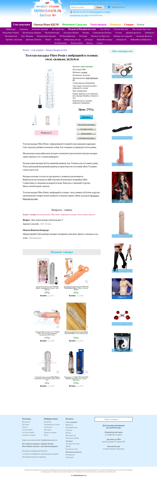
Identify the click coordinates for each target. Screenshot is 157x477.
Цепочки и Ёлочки (33, 39)
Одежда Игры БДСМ (46, 24)
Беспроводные (61, 43)
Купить (86, 117)
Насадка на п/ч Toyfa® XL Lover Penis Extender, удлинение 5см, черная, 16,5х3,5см (76, 378)
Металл (90, 43)
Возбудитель (70, 455)
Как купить (26, 422)
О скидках (95, 2)
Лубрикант (70, 457)
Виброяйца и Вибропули (141, 39)
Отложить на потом (86, 138)
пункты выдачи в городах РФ (113, 440)
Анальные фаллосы (144, 36)
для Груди (88, 39)
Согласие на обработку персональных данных (40, 454)
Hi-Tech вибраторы (67, 36)
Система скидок (28, 432)
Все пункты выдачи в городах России (37, 444)
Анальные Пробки (71, 33)
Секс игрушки (71, 422)
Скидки (128, 24)
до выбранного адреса (114, 433)
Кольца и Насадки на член (82, 29)
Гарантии (47, 422)
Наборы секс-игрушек (123, 36)
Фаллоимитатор (72, 427)
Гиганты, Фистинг (121, 29)
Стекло (100, 43)
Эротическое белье (73, 444)
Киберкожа (149, 33)
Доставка (74, 2)
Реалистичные (77, 43)
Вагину (68, 433)
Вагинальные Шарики (32, 33)
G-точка (118, 33)
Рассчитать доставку (86, 125)
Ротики (57, 39)
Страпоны (23, 29)
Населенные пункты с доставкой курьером (40, 446)
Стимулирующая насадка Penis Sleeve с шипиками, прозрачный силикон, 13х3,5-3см (47, 378)
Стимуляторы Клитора (102, 33)
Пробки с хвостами (14, 39)
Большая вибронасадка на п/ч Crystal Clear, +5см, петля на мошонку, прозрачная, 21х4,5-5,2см (47, 333)
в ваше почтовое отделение (113, 447)
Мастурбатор (71, 435)
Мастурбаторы (58, 29)
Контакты (47, 430)
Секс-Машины (27, 36)
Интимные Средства (74, 24)
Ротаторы (83, 36)
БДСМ (68, 446)
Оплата (84, 2)
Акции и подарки (50, 432)
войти (108, 12)
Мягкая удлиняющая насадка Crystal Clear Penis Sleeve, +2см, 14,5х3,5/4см (76, 332)
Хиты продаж (98, 24)
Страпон (69, 430)
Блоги (140, 24)
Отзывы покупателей (112, 2)
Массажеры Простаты (141, 29)
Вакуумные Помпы (11, 33)
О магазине (48, 427)
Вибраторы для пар (72, 39)
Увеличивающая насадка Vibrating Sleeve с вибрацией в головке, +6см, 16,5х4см (47, 288)
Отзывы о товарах (29, 435)
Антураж (69, 441)
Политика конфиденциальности (34, 451)
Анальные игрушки (40, 29)
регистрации (95, 12)
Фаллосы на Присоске (100, 36)
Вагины (86, 33)
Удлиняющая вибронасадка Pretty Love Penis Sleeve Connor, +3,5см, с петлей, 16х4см (76, 288)
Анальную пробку (72, 438)
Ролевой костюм (72, 449)
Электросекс (121, 39)
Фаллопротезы (11, 36)
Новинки (115, 24)
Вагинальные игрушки (46, 36)
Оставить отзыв (86, 129)
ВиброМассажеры (104, 39)
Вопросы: (46, 132)
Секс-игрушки (21, 24)
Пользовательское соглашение (34, 457)
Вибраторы (11, 29)
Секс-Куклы (105, 29)
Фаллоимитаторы (52, 33)
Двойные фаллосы (133, 33)
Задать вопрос (86, 134)
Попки (48, 39)
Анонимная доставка (79, 15)
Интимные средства (73, 452)
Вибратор (69, 425)
